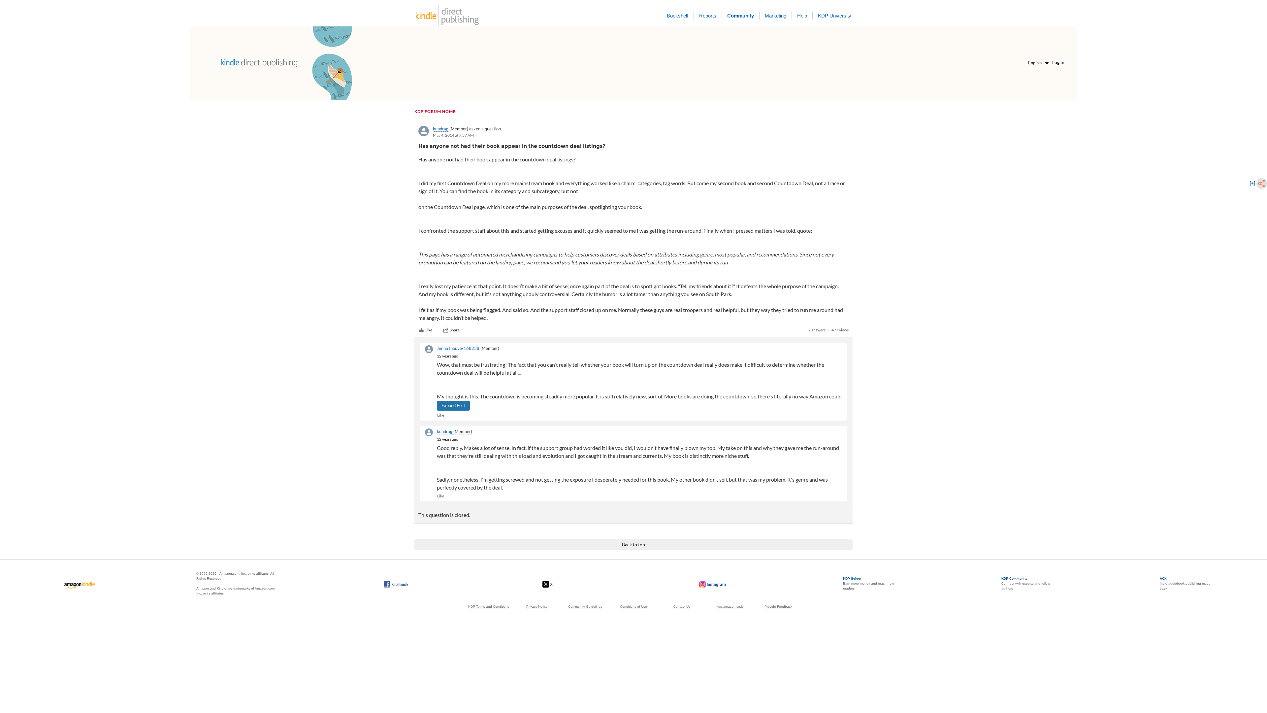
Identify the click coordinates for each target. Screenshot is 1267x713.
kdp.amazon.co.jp (730, 606)
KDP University (834, 15)
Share (455, 329)
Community (740, 15)
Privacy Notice (537, 606)
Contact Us (681, 606)
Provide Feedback (778, 606)
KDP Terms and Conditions (488, 606)
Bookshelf (677, 15)
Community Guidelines (585, 606)
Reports (707, 15)
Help (802, 15)
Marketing (775, 15)
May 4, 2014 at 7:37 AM (453, 135)
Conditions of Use (633, 606)
